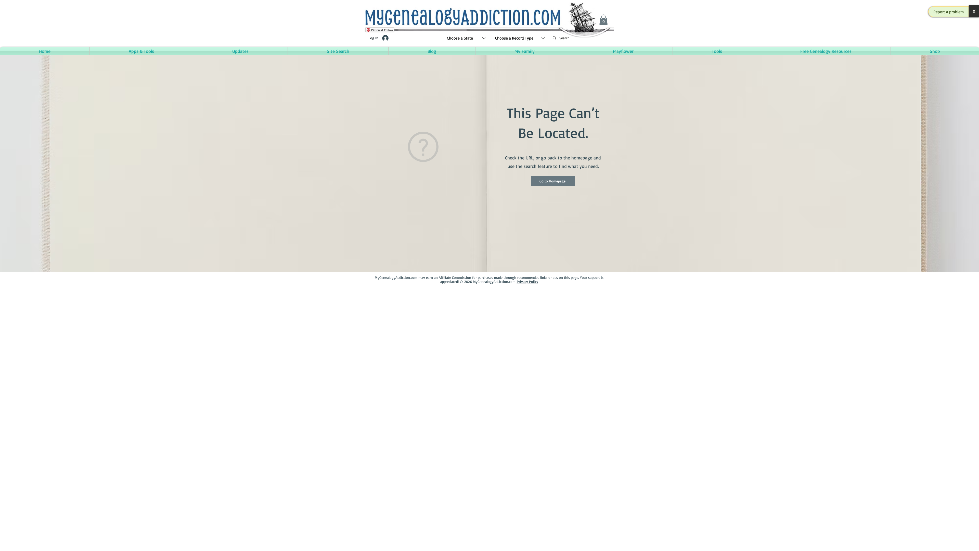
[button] (948, 11)
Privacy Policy (527, 281)
